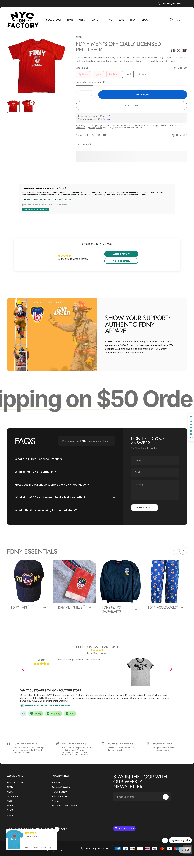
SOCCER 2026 (15, 782)
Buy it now (131, 105)
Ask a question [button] (121, 260)
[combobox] (172, 3)
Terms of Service (61, 787)
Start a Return (60, 796)
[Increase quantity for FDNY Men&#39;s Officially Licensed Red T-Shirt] (92, 95)
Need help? (181, 135)
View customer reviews (35, 209)
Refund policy (59, 791)
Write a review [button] (121, 253)
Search (56, 782)
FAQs (83, 441)
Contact (56, 801)
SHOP (10, 810)
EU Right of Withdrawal (64, 805)
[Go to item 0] (13, 106)
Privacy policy (25, 851)
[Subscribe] (166, 797)
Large (98, 74)
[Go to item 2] (28, 106)
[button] (24, 669)
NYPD (10, 791)
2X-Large (83, 74)
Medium (113, 74)
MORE (10, 805)
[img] (97, 650)
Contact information (69, 851)
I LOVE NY (12, 796)
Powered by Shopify (39, 846)
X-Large (142, 74)
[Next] (59, 71)
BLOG (10, 814)
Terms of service (39, 851)
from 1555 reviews (97, 653)
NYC (9, 801)
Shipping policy (53, 851)
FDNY (79, 37)
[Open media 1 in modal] (37, 66)
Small (128, 74)
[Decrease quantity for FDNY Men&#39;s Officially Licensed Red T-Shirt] (79, 95)
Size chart (182, 68)
